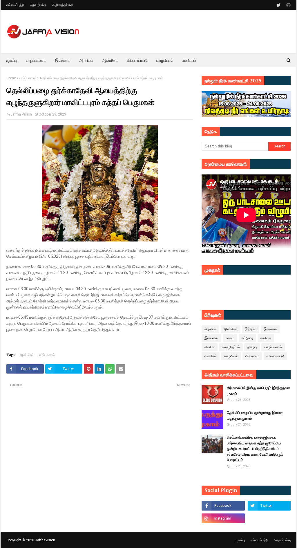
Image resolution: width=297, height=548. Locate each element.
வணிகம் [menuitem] (189, 60)
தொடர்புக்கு (38, 5)
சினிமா (209, 347)
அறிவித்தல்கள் (62, 5)
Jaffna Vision (21, 114)
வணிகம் (210, 356)
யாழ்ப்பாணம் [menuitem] (36, 60)
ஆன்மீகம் (27, 355)
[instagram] (288, 5)
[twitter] (278, 5)
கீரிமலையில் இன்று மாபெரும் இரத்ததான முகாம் (258, 390)
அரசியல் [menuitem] (86, 60)
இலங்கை (270, 329)
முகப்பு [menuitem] (11, 60)
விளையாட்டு (275, 356)
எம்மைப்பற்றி (15, 5)
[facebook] (223, 506)
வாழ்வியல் (231, 356)
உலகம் (230, 338)
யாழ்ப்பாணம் (28, 78)
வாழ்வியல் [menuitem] (164, 60)
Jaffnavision (45, 540)
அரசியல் (210, 329)
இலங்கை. (211, 338)
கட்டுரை (247, 338)
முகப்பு (240, 540)
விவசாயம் (252, 356)
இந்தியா (250, 329)
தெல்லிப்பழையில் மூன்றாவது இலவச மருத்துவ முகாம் (255, 415)
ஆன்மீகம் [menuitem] (110, 60)
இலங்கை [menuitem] (62, 60)
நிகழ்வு (252, 347)
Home (11, 78)
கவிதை (265, 338)
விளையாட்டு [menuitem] (137, 60)
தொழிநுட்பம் (231, 347)
